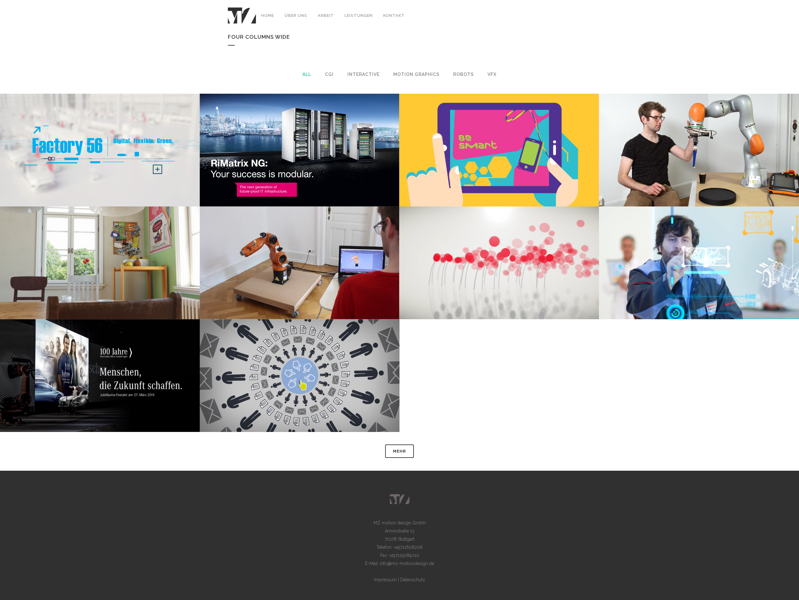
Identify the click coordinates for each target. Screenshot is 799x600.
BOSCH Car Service (699, 247)
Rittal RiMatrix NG (299, 134)
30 (335, 387)
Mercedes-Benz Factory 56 (99, 134)
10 (734, 162)
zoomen (66, 162)
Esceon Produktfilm (300, 360)
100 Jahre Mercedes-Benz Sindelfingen (99, 360)
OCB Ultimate (100, 247)
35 (734, 275)
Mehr (399, 451)
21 (135, 387)
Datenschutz (412, 579)
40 (535, 275)
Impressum (385, 579)
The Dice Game (699, 134)
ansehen (101, 162)
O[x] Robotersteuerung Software (300, 247)
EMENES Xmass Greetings (499, 247)
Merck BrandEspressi (499, 134)
